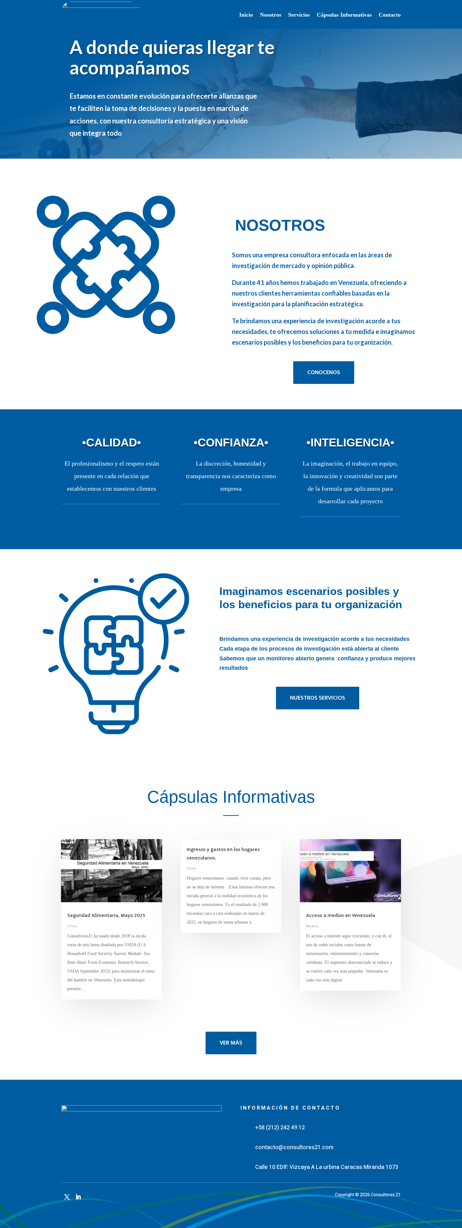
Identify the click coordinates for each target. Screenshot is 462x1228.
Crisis (72, 926)
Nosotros (270, 15)
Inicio (246, 15)
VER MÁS (231, 1043)
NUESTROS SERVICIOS (317, 698)
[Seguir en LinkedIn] (78, 1197)
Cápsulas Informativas (344, 15)
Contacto (390, 15)
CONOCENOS (323, 372)
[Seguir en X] (67, 1197)
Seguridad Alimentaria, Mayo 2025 (106, 915)
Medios (312, 926)
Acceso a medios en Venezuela (340, 915)
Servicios (299, 15)
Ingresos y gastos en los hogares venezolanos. (223, 853)
